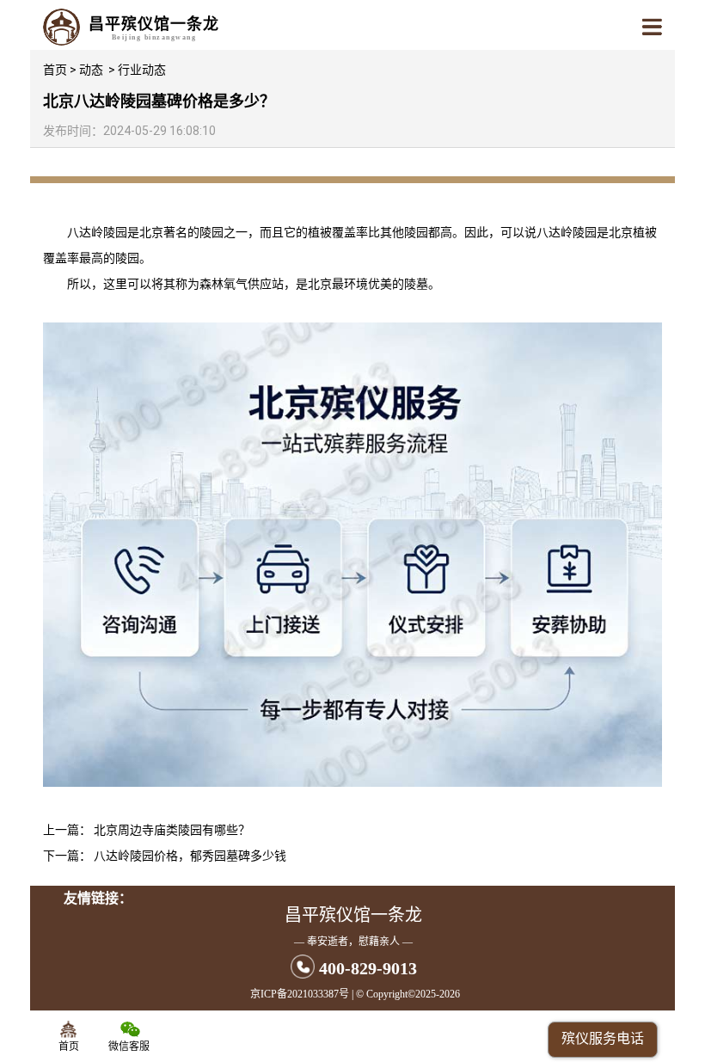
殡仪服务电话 (602, 1038)
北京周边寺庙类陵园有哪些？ (172, 830)
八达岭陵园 (97, 232)
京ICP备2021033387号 (299, 994)
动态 (91, 70)
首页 (55, 70)
